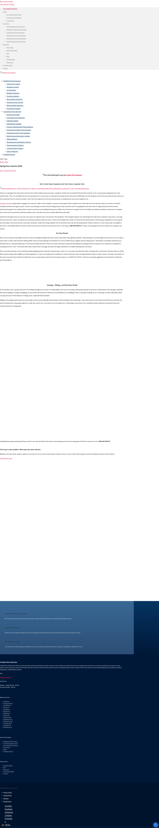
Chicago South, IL (8, 703)
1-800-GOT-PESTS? (5, 677)
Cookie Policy (7, 795)
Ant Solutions (11, 90)
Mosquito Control (13, 87)
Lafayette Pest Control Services (16, 32)
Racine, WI (6, 715)
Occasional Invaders (13, 108)
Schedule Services (8, 751)
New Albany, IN (7, 727)
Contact (5, 68)
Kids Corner (10, 62)
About (5, 12)
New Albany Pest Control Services (16, 35)
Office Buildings (12, 139)
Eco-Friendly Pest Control (14, 15)
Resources (6, 44)
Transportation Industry (15, 148)
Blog (8, 56)
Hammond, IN (7, 717)
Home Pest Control (13, 84)
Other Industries (12, 151)
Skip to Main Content (6, 1)
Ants (1, 171)
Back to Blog (4, 162)
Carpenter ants (4, 203)
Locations (6, 24)
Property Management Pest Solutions (20, 127)
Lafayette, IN (7, 725)
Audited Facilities (12, 121)
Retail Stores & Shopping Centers (18, 136)
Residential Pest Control (10, 741)
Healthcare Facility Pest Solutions (18, 133)
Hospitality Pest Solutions (16, 118)
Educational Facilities (14, 124)
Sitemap (5, 798)
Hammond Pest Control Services (16, 26)
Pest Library (10, 47)
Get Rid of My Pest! (6, 458)
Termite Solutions (13, 96)
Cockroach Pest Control (15, 102)
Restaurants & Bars (13, 115)
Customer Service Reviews (14, 18)
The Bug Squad (11, 59)
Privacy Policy (7, 792)
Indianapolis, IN (7, 719)
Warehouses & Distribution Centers (19, 142)
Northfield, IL (7, 705)
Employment (10, 21)
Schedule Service (9, 154)
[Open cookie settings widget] (3, 825)
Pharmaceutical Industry (15, 145)
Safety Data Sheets (12, 50)
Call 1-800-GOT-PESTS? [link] (7, 4)
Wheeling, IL (6, 713)
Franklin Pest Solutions (74, 175)
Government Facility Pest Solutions (19, 130)
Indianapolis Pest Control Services (16, 38)
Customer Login (7, 65)
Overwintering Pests (9, 171)
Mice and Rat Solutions (14, 99)
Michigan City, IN (8, 721)
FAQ (4, 767)
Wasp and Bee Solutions (15, 105)
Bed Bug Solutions (13, 93)
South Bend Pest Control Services (16, 41)
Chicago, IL (6, 701)
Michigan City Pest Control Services (17, 29)
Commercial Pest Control (10, 743)
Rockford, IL (6, 711)
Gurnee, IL (6, 707)
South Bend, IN (7, 723)
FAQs (8, 53)
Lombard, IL (6, 709)
